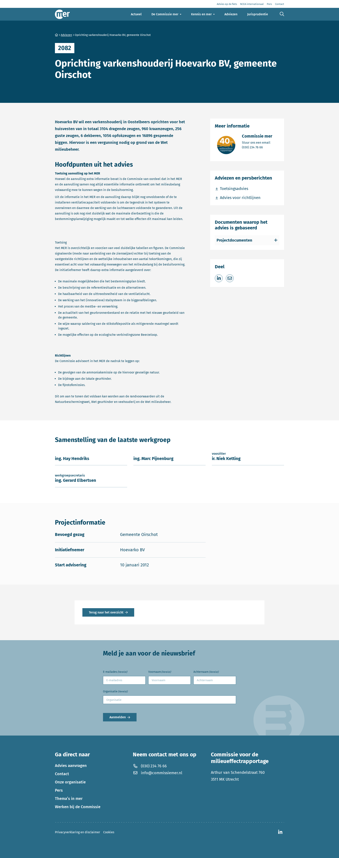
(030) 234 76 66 (257, 147)
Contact (62, 773)
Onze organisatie (70, 782)
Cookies (108, 832)
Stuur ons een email (257, 142)
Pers (59, 790)
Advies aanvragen (71, 765)
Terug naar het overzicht (106, 612)
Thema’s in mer (69, 798)
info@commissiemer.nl (161, 772)
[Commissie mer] (62, 14)
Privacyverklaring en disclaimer (77, 832)
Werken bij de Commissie (77, 806)
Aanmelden (117, 717)
